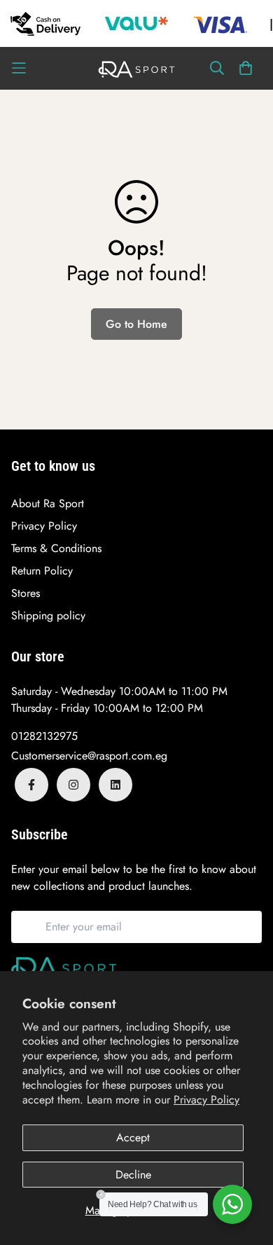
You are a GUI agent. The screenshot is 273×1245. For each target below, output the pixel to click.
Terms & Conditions (56, 548)
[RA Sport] (136, 68)
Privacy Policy (206, 1100)
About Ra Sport (47, 503)
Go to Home (136, 324)
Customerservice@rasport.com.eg (89, 756)
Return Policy (42, 571)
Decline (133, 1175)
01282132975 (44, 736)
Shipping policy (48, 615)
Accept (133, 1137)
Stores (25, 593)
